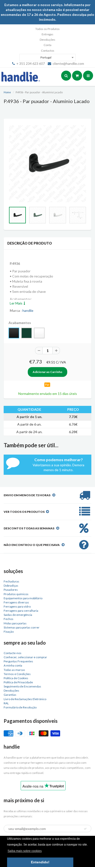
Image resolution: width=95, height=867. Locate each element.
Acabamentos (20, 323)
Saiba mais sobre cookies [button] (25, 851)
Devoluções (47, 39)
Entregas (47, 34)
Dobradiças (11, 585)
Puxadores (11, 589)
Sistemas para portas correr (21, 627)
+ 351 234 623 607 (30, 63)
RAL (6, 703)
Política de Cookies (16, 678)
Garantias (10, 694)
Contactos (47, 50)
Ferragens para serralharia (21, 610)
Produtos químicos (16, 594)
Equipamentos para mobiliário (23, 598)
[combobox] (47, 57)
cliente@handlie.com (68, 63)
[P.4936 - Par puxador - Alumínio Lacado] (47, 164)
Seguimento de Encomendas (22, 686)
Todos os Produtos (47, 29)
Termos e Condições (17, 674)
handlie (27, 310)
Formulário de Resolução (20, 707)
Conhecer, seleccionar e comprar (25, 657)
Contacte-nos (12, 653)
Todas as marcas (14, 670)
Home (7, 92)
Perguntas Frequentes (18, 661)
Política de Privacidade (18, 682)
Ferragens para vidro (17, 606)
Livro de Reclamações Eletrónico (25, 699)
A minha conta (13, 665)
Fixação (9, 631)
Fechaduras (11, 581)
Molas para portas (15, 623)
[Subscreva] (85, 829)
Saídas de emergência (18, 615)
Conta (47, 45)
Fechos (8, 619)
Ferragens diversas (16, 602)
